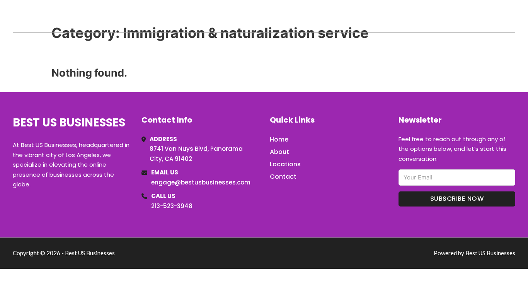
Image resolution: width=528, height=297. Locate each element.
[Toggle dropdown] (512, 16)
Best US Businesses (75, 16)
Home (426, 16)
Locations (460, 16)
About (279, 151)
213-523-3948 (171, 206)
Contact (283, 176)
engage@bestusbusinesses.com (200, 182)
